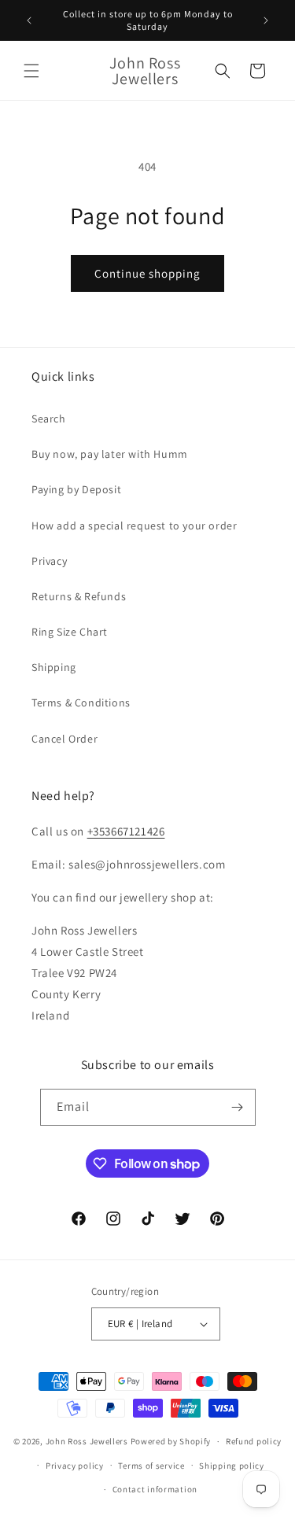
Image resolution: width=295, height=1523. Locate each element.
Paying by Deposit (76, 489)
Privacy (49, 561)
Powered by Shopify (171, 1441)
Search (48, 418)
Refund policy (254, 1441)
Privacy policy (75, 1465)
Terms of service (151, 1465)
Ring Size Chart (69, 632)
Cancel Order (64, 739)
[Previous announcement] (29, 20)
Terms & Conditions (81, 702)
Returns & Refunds (78, 596)
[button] (31, 70)
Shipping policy (231, 1465)
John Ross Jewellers (87, 1441)
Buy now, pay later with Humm (109, 454)
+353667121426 (126, 831)
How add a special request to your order (134, 525)
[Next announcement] (266, 20)
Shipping (53, 667)
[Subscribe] (237, 1107)
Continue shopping (147, 273)
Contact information (154, 1489)
